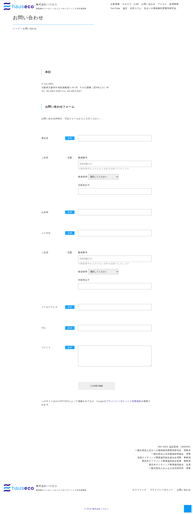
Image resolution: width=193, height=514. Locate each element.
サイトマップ (139, 490)
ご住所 (44, 158)
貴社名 (44, 138)
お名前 (44, 212)
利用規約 (136, 401)
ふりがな (46, 233)
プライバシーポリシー (118, 401)
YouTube (115, 8)
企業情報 (115, 4)
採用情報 (174, 4)
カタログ (127, 4)
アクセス (162, 4)
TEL (43, 328)
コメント (46, 347)
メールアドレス (49, 307)
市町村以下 (84, 185)
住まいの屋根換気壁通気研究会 (160, 8)
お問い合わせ (148, 4)
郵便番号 (82, 158)
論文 (125, 8)
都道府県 (82, 177)
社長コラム (136, 8)
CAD (136, 4)
